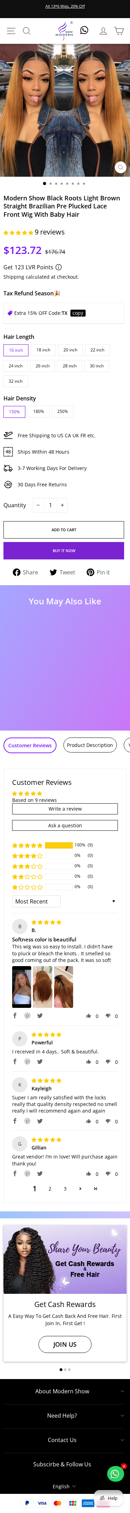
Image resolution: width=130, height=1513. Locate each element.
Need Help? (62, 1415)
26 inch (43, 366)
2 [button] (50, 1188)
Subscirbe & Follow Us (62, 1464)
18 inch (43, 350)
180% (38, 411)
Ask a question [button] (65, 825)
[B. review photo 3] (63, 987)
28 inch (70, 366)
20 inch (70, 350)
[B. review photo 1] (21, 987)
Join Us (65, 1344)
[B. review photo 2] (42, 987)
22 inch (97, 350)
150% (14, 412)
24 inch (16, 366)
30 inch (97, 366)
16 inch (16, 350)
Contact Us (62, 1440)
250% (62, 411)
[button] (19, 232)
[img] (46, 922)
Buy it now (64, 550)
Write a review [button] (65, 808)
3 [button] (65, 1188)
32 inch (16, 381)
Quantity (14, 505)
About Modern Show (62, 1391)
